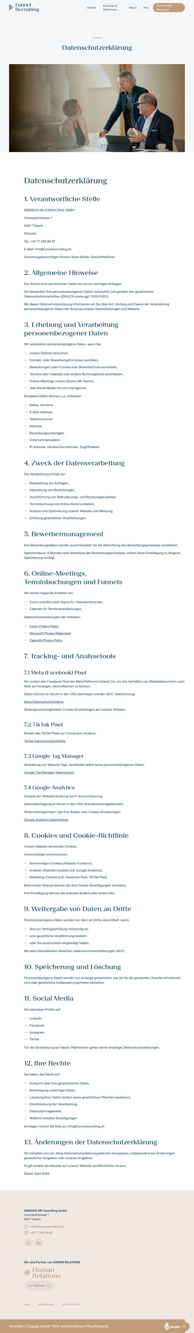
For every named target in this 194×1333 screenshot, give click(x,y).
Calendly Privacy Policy (46, 640)
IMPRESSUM (45, 1304)
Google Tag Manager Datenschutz (49, 772)
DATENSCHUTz (71, 1304)
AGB (26, 1304)
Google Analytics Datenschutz (46, 820)
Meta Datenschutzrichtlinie (44, 702)
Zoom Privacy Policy (44, 626)
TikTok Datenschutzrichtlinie (45, 741)
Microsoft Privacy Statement (50, 633)
